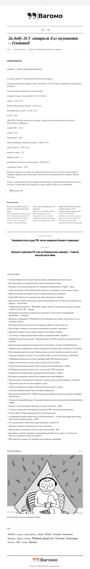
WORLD (11, 534)
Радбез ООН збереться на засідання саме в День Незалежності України (36, 297)
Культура (12, 538)
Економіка (67, 534)
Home (9, 49)
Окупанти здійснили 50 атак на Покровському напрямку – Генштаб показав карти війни (45, 253)
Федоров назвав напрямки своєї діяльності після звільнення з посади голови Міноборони (43, 345)
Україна (33, 542)
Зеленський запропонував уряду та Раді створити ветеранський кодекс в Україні (39, 366)
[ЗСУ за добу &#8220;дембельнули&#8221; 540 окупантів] (46, 213)
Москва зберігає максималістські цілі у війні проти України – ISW (34, 429)
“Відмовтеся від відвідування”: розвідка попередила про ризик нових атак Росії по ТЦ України (45, 348)
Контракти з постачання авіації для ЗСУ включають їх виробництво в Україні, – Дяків (41, 286)
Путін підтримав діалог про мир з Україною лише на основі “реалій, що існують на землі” (43, 352)
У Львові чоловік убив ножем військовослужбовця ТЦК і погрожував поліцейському (41, 409)
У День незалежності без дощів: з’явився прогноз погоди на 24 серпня (36, 387)
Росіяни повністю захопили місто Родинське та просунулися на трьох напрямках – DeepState (44, 380)
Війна (48, 534)
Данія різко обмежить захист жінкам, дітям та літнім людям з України (35, 332)
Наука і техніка (24, 538)
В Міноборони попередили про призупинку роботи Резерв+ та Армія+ (36, 373)
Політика (60, 538)
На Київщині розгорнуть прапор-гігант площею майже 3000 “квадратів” (36, 369)
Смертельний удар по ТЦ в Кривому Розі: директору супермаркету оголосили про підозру (44, 290)
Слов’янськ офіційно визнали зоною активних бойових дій (31, 390)
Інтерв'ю (20, 534)
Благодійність (31, 534)
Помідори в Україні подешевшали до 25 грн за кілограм (30, 426)
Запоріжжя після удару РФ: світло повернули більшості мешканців (45, 240)
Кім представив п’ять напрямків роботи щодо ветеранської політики (35, 283)
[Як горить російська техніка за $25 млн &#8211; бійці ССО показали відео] (20, 214)
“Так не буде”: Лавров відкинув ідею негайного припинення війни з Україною (38, 335)
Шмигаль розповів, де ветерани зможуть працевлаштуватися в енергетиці (37, 293)
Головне (57, 534)
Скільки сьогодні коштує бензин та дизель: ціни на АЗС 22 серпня (34, 362)
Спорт (24, 542)
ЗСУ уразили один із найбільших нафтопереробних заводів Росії (33, 422)
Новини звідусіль (19, 49)
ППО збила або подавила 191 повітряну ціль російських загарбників (35, 439)
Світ (18, 542)
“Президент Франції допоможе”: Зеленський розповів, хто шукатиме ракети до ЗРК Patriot (44, 355)
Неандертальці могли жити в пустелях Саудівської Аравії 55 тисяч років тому (38, 325)
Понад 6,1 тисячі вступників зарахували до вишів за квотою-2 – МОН (35, 406)
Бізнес (41, 534)
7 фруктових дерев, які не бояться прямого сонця (28, 383)
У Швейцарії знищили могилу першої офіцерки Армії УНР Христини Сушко (38, 359)
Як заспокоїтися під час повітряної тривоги (23, 517)
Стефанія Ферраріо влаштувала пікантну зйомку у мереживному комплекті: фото (40, 279)
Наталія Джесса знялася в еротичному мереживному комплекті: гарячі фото (38, 328)
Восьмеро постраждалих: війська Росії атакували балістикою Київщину (36, 376)
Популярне (72, 538)
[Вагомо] (45, 16)
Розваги (11, 542)
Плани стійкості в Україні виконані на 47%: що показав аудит (32, 413)
